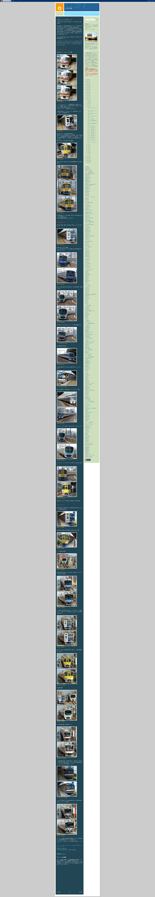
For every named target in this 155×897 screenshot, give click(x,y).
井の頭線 (87, 322)
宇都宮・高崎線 (88, 217)
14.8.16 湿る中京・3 (91, 135)
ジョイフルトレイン (89, 196)
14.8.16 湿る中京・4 (91, 134)
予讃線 (86, 237)
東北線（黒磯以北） (89, 310)
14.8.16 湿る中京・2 (91, 137)
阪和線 (86, 262)
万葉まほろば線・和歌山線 (90, 408)
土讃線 (86, 380)
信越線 (86, 252)
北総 (86, 198)
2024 (88, 82)
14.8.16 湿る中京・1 (91, 138)
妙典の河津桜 (87, 241)
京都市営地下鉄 (88, 412)
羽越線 (86, 392)
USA (86, 373)
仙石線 (86, 413)
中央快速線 (87, 220)
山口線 (86, 431)
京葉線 (86, 178)
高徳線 (86, 256)
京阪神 (86, 238)
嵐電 (86, 434)
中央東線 (87, 270)
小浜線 (86, 430)
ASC (86, 301)
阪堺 (86, 452)
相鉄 (86, 312)
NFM (86, 226)
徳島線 (86, 438)
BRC (86, 244)
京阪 (86, 376)
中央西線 (87, 320)
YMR (86, 303)
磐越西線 (87, 447)
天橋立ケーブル (88, 424)
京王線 (86, 214)
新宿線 (86, 245)
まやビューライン (88, 402)
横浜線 (86, 345)
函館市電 (87, 416)
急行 (86, 260)
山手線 (86, 234)
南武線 (86, 292)
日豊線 (86, 441)
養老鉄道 (87, 335)
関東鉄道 (87, 280)
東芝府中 (87, 388)
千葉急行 (87, 306)
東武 (86, 189)
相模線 (86, 347)
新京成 (86, 219)
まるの (86, 404)
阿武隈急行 (87, 454)
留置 (86, 183)
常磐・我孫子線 (88, 202)
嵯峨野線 (87, 362)
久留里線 (87, 251)
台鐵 (86, 420)
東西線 (86, 174)
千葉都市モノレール (89, 341)
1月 (88, 153)
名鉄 (86, 265)
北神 (86, 359)
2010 (88, 160)
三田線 (86, 287)
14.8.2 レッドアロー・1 (92, 142)
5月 (88, 147)
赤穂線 (86, 369)
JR (85, 166)
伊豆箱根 (87, 415)
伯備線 (86, 377)
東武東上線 (63, 21)
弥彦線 (86, 437)
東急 (63, 849)
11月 (88, 101)
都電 (86, 276)
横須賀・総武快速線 (89, 184)
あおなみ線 (87, 399)
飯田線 (86, 352)
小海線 (86, 324)
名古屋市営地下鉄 (88, 224)
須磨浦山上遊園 (88, 456)
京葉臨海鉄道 (87, 358)
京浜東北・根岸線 (88, 235)
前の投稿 (80, 892)
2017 (88, 93)
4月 (88, 148)
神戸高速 (87, 298)
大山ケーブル (87, 423)
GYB (86, 203)
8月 (88, 106)
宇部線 (86, 429)
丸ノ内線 (87, 263)
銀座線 (86, 277)
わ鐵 (86, 406)
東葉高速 (87, 188)
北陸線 (86, 417)
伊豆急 (86, 340)
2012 (88, 157)
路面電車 (87, 449)
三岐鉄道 (87, 290)
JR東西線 (87, 398)
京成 (86, 176)
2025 (88, 81)
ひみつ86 (68, 8)
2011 (88, 159)
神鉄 (86, 299)
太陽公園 (87, 426)
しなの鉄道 (87, 246)
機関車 (86, 180)
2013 (88, 155)
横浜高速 (87, 295)
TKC (86, 319)
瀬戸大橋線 (87, 274)
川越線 (86, 385)
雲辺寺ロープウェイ (89, 455)
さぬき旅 (87, 205)
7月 (88, 144)
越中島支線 (87, 348)
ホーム (69, 892)
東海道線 (87, 212)
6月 (88, 145)
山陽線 (86, 273)
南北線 (86, 308)
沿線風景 (87, 169)
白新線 (86, 297)
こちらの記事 (69, 218)
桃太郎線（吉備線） (89, 390)
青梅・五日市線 (88, 349)
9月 (88, 104)
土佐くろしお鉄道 (88, 422)
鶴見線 (86, 288)
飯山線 (86, 351)
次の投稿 (58, 892)
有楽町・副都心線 (72, 849)
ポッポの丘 (87, 355)
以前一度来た (59, 248)
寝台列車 (87, 231)
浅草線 (86, 194)
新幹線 (86, 216)
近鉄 (86, 248)
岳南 (86, 433)
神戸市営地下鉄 (88, 334)
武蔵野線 (87, 181)
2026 (88, 79)
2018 (88, 92)
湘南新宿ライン (88, 331)
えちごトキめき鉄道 (89, 401)
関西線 (86, 255)
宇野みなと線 (87, 384)
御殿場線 (87, 387)
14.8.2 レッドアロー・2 (92, 140)
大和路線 (87, 259)
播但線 (86, 440)
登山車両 (87, 333)
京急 (86, 187)
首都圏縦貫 (87, 337)
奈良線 (86, 344)
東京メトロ (66, 849)
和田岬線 (87, 360)
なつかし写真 (87, 171)
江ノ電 (86, 445)
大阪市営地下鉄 (88, 342)
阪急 (86, 316)
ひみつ (87, 23)
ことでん (87, 223)
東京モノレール (88, 442)
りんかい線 (87, 285)
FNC (86, 201)
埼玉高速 (87, 309)
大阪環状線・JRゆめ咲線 (90, 294)
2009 (88, 162)
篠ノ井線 (87, 367)
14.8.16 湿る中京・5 (91, 132)
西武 (61, 849)
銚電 (86, 278)
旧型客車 (87, 363)
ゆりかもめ (87, 405)
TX (85, 372)
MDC (86, 283)
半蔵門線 (87, 230)
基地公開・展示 (88, 213)
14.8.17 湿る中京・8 (91, 127)
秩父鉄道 (87, 313)
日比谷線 (87, 206)
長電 (86, 370)
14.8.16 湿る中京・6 (91, 130)
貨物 (86, 192)
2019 (88, 90)
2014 (88, 98)
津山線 (86, 365)
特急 (86, 167)
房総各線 (87, 191)
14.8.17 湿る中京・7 (91, 129)
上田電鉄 (87, 374)
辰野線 (86, 451)
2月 (88, 152)
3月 (88, 150)
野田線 (86, 228)
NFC (86, 240)
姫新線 (86, 381)
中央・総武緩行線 (88, 173)
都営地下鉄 (87, 185)
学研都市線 (87, 427)
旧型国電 (87, 327)
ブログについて (88, 269)
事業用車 (87, 209)
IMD (86, 317)
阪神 (86, 281)
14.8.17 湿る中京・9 (91, 126)
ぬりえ (86, 284)
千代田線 (87, 227)
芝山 (86, 249)
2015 (88, 97)
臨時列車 (87, 177)
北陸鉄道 (87, 419)
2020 (88, 89)
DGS (86, 302)
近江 (86, 395)
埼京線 (86, 253)
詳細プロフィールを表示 (90, 29)
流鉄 (86, 242)
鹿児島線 (87, 397)
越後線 (86, 315)
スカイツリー (87, 210)
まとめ (86, 258)
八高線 (86, 291)
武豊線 (86, 330)
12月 (89, 100)
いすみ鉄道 (87, 305)
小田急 (86, 233)
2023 (88, 84)
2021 (88, 87)
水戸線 (86, 391)
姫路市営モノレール (89, 383)
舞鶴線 (86, 448)
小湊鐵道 (87, 326)
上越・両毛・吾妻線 (89, 356)
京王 (86, 208)
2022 (88, 85)
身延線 (86, 394)
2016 (88, 95)
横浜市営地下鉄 (88, 444)
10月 (89, 103)
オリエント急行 (88, 338)
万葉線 (86, 409)
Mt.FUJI (86, 267)
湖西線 (86, 366)
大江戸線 (87, 266)
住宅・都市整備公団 (89, 323)
